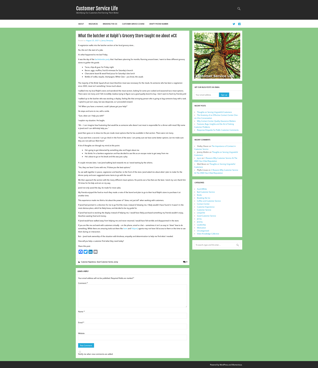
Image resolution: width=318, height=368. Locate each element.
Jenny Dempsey (107, 40)
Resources (93, 24)
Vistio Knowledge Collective (208, 233)
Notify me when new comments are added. (95, 354)
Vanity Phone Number (158, 24)
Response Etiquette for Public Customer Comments (217, 130)
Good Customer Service (105, 262)
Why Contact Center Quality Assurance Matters (216, 121)
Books (199, 195)
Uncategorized (203, 230)
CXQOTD (201, 213)
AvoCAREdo (202, 189)
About (81, 24)
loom (125, 228)
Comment (83, 283)
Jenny (116, 262)
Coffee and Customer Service (209, 201)
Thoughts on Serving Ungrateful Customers (214, 112)
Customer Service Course (133, 24)
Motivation (201, 227)
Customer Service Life (97, 8)
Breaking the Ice (110, 24)
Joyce (199, 158)
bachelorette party (102, 59)
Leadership (201, 224)
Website (81, 333)
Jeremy (200, 221)
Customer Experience (88, 262)
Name (81, 311)
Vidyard (134, 228)
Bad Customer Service (206, 192)
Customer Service (204, 210)
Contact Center (203, 204)
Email (81, 322)
